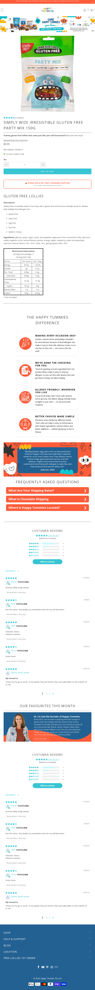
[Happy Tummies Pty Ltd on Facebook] (38, 967)
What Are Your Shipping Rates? (31, 490)
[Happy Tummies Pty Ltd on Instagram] (52, 967)
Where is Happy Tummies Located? (34, 507)
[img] (11, 578)
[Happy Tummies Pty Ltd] (47, 10)
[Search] (88, 10)
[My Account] (84, 10)
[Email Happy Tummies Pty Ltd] (56, 967)
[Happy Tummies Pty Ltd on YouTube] (43, 967)
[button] (9, 117)
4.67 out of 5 (53, 535)
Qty (5, 159)
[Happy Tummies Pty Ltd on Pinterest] (47, 967)
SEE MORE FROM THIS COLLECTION (16, 140)
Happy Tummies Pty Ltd (50, 978)
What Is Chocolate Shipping (29, 499)
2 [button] (46, 693)
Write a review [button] (47, 561)
